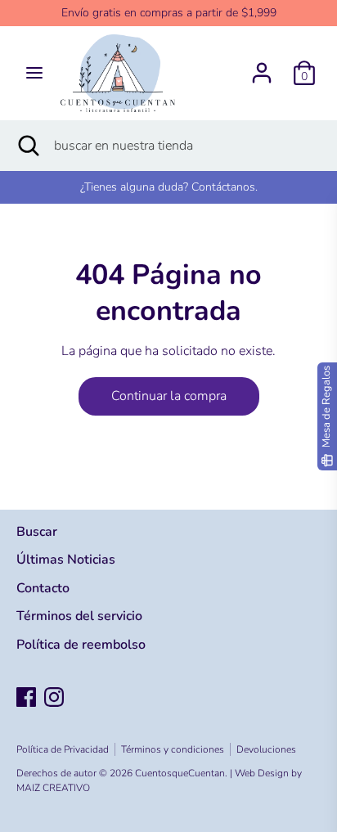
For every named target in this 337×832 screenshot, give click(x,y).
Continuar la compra (169, 396)
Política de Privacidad (62, 749)
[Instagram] (54, 697)
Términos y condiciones (172, 749)
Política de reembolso (81, 645)
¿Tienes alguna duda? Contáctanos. (169, 187)
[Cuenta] (261, 66)
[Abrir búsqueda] (27, 145)
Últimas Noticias (65, 560)
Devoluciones (266, 749)
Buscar (36, 532)
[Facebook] (26, 697)
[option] (168, 187)
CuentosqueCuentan (180, 773)
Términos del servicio (79, 616)
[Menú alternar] (34, 73)
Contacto (43, 588)
